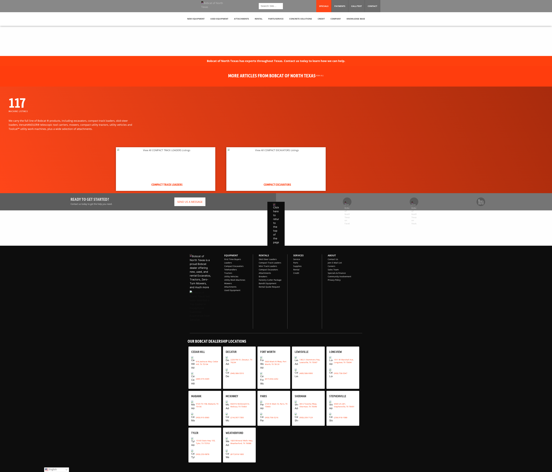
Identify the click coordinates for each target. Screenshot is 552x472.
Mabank (196, 396)
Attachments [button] (241, 18)
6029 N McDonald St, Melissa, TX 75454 (239, 405)
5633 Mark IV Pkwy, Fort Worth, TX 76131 (275, 363)
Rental (296, 269)
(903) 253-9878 (202, 454)
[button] (215, 6)
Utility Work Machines (234, 280)
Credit (296, 273)
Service (296, 259)
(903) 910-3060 (202, 417)
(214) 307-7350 (237, 417)
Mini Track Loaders (268, 266)
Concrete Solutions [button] (300, 18)
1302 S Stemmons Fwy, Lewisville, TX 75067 (309, 361)
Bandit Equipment (267, 283)
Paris (263, 396)
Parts (295, 262)
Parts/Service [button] (275, 18)
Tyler (194, 433)
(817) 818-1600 (237, 454)
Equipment (231, 255)
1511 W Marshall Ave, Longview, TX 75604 (343, 361)
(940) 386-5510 (237, 373)
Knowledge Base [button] (356, 18)
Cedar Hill (198, 352)
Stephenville (337, 396)
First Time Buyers (232, 259)
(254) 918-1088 (340, 417)
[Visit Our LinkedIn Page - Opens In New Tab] (481, 201)
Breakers (263, 276)
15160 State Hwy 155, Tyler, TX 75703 (205, 442)
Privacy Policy (334, 280)
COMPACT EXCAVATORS (277, 184)
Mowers (228, 283)
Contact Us (333, 259)
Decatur (231, 352)
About (332, 255)
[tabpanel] (165, 169)
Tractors (228, 273)
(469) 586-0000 (306, 373)
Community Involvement (339, 276)
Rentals (264, 255)
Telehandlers (230, 269)
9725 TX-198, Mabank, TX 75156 (207, 405)
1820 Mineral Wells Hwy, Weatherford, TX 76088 (241, 442)
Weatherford (234, 433)
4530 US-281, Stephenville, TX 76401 (344, 405)
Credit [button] (321, 18)
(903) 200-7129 (306, 417)
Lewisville (301, 352)
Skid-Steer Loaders (268, 259)
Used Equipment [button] (219, 18)
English (52, 469)
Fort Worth (267, 352)
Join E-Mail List (335, 262)
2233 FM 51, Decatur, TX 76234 (241, 361)
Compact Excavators (234, 266)
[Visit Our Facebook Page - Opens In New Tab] (347, 201)
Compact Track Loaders (270, 262)
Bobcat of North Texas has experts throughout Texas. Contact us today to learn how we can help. (276, 61)
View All (320, 75)
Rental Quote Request (269, 286)
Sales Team (333, 269)
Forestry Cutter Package (270, 280)
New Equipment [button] (196, 18)
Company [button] (335, 18)
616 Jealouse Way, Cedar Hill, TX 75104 (207, 363)
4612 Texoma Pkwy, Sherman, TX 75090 (308, 405)
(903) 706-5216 (271, 417)
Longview (335, 352)
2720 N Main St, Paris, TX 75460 (276, 405)
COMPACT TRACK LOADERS (167, 184)
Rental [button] (258, 18)
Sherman (300, 396)
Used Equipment (232, 290)
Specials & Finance (337, 273)
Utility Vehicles (231, 276)
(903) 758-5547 (340, 373)
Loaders (228, 262)
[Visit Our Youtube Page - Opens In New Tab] (414, 201)
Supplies (297, 266)
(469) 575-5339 (202, 378)
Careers (331, 266)
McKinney (232, 396)
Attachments (230, 286)
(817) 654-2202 (271, 378)
